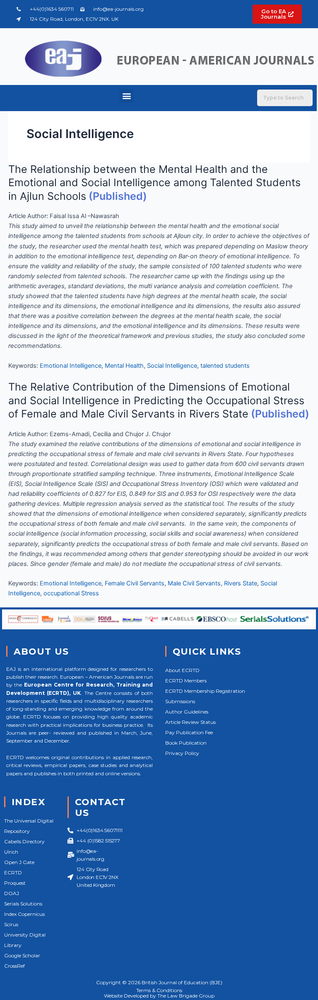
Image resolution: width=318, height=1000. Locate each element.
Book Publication (186, 743)
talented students (225, 365)
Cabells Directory (24, 841)
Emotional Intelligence (70, 365)
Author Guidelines (186, 712)
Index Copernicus (24, 914)
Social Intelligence (172, 365)
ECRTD (13, 872)
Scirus (11, 924)
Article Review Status (190, 722)
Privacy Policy (182, 753)
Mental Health (124, 365)
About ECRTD (182, 670)
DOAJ (11, 893)
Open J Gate (19, 862)
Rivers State (240, 583)
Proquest (15, 883)
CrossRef (14, 966)
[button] (126, 96)
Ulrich (11, 852)
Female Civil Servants (134, 583)
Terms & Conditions (159, 990)
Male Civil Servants (194, 583)
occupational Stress (71, 593)
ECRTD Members (186, 680)
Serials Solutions (23, 903)
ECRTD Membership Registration (205, 691)
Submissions (180, 701)
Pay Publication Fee (189, 732)
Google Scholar (22, 955)
